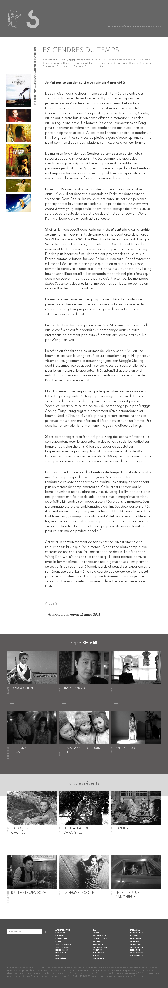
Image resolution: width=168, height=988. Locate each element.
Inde (57, 956)
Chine (58, 941)
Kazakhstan (99, 936)
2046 (107, 456)
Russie (96, 956)
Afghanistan (62, 930)
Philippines (98, 953)
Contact (138, 976)
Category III (136, 947)
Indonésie (60, 959)
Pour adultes (137, 953)
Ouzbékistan (100, 947)
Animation (135, 944)
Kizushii (89, 643)
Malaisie (97, 941)
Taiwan (134, 936)
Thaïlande (135, 939)
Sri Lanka (135, 930)
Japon (96, 933)
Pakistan (97, 950)
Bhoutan (60, 933)
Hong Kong (61, 950)
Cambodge (61, 939)
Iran (95, 930)
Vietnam (134, 941)
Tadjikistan (136, 933)
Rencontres (136, 956)
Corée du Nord (63, 944)
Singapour (98, 959)
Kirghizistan (100, 939)
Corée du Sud (62, 947)
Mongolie (98, 944)
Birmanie (60, 936)
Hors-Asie (60, 953)
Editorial (135, 950)
